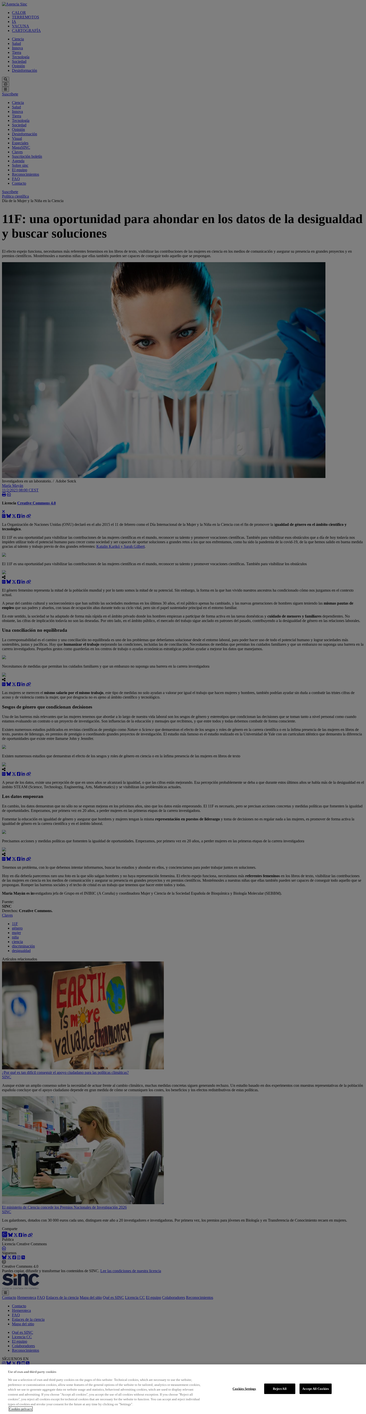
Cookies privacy (20, 1409)
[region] (183, 1389)
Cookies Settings (244, 1389)
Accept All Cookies (315, 1389)
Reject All (280, 1389)
